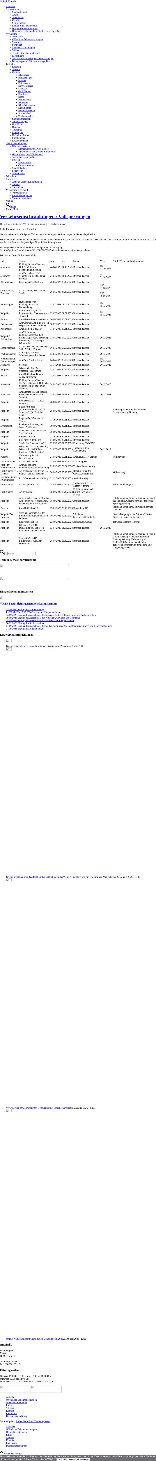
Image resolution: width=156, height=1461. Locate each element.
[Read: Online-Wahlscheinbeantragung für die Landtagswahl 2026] (9, 1111)
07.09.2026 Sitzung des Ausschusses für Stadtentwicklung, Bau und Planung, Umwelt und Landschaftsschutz (59, 626)
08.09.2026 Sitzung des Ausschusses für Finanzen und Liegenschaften (40, 620)
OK (59, 1459)
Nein (65, 1459)
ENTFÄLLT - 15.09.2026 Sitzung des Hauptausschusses (33, 612)
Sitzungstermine (47, 603)
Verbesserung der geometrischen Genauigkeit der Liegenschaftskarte (39, 1108)
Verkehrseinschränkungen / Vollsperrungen (45, 216)
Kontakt (10, 1410)
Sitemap (10, 1408)
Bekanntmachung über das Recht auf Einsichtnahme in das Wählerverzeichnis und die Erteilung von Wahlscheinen (61, 877)
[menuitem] (81, 6)
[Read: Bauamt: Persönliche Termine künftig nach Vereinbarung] (9, 641)
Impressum (11, 1413)
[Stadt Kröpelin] (8, 1)
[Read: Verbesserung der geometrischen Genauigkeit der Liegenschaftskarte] (9, 880)
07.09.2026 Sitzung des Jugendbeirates (25, 628)
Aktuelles (10, 1397)
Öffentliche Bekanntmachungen (21, 1399)
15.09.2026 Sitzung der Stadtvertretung (25, 609)
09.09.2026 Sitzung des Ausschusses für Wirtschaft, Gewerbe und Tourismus (43, 617)
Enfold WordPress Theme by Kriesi (33, 1421)
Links (9, 1405)
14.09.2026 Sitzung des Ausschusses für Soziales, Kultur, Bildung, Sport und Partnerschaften (51, 615)
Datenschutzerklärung (16, 1416)
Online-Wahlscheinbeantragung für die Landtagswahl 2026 (34, 1338)
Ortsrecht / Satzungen (16, 1402)
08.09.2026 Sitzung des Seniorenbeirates (25, 623)
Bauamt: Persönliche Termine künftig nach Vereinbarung (33, 646)
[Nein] (91, 1460)
